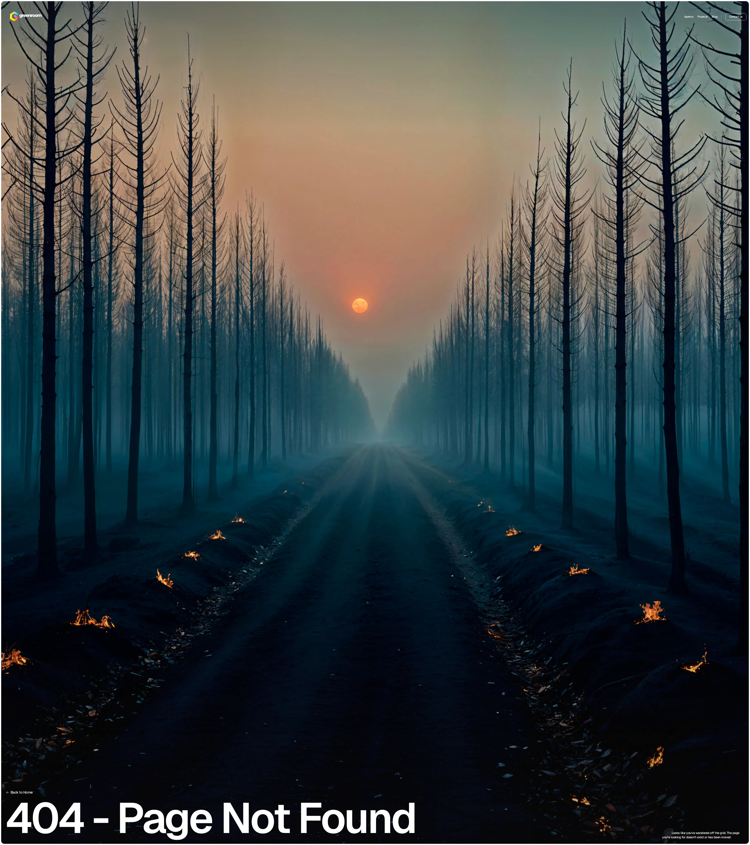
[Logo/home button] (26, 17)
